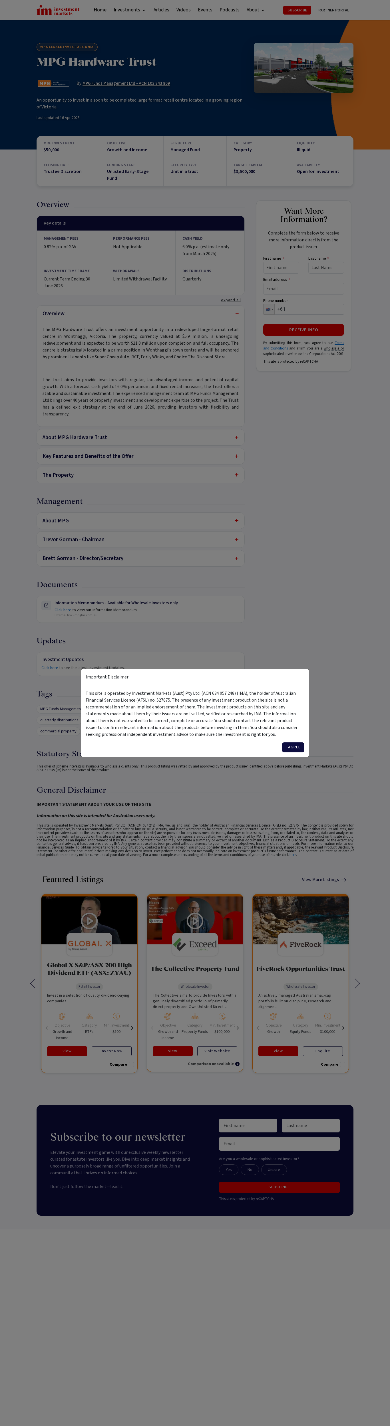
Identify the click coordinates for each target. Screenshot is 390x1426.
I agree (293, 747)
